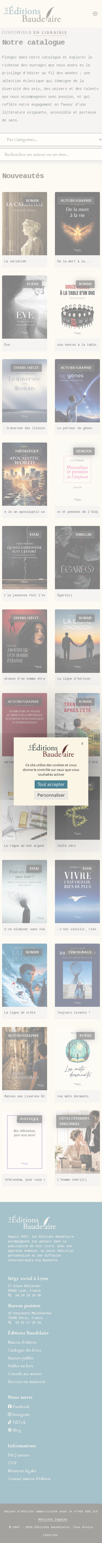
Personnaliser (51, 795)
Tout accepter (51, 784)
